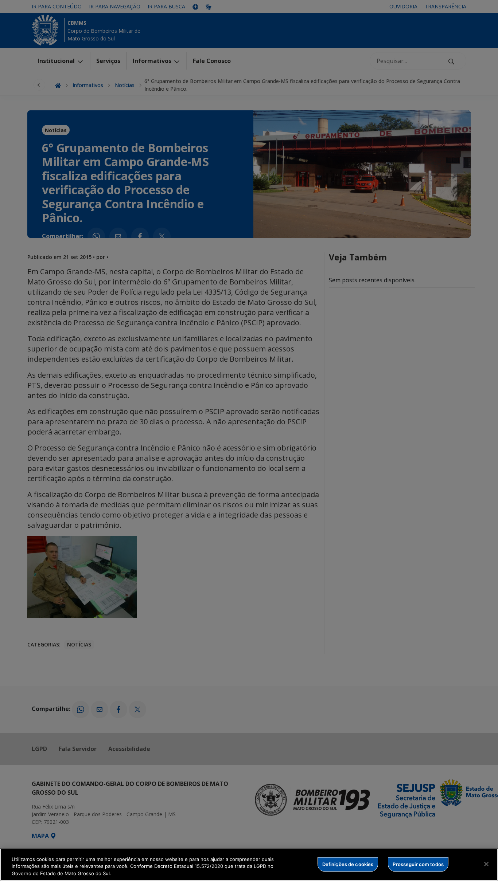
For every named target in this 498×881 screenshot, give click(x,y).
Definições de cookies (348, 864)
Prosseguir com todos (418, 864)
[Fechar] (486, 864)
